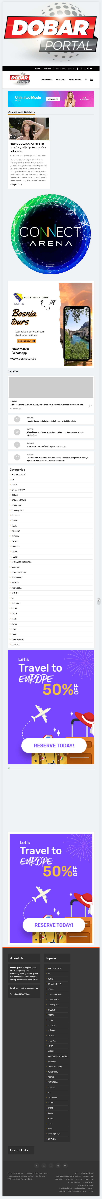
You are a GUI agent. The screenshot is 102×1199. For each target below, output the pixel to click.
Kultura (79, 1179)
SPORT (63, 68)
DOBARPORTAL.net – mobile (68, 1176)
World (14, 634)
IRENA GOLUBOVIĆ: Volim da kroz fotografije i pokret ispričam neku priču (28, 147)
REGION (15, 593)
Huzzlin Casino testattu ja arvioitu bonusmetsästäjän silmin (51, 421)
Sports (14, 619)
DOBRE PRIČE (17, 505)
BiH (13, 479)
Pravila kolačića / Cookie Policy (72, 1188)
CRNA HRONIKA (18, 490)
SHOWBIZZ (16, 603)
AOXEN (16, 155)
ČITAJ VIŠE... (15, 184)
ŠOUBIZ (56, 68)
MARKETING (75, 79)
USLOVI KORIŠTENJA (77, 1191)
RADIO (90, 1188)
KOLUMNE (30, 443)
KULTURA (15, 541)
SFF (13, 598)
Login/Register (74, 1182)
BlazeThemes (28, 1179)
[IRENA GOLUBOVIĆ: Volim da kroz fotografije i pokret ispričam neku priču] (29, 129)
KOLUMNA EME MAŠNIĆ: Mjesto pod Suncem (46, 446)
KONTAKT (60, 79)
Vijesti (90, 1191)
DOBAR (38, 68)
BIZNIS (14, 484)
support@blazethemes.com (27, 988)
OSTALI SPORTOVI (19, 572)
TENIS (14, 629)
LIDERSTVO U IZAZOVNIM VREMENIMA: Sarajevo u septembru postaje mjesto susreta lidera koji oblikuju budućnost (57, 459)
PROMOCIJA (17, 588)
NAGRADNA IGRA (85, 1185)
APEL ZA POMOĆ (19, 474)
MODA (13, 137)
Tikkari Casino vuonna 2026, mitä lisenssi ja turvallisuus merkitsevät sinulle (46, 404)
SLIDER (14, 608)
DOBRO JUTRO (17, 510)
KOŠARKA (15, 536)
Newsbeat (16, 567)
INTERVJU (59, 1179)
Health (14, 526)
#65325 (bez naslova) (84, 1173)
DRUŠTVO (47, 68)
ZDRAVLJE (16, 644)
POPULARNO (17, 577)
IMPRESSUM (46, 79)
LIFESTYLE (72, 68)
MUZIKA (15, 557)
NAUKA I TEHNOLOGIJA (21, 562)
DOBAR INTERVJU (19, 500)
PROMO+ (15, 582)
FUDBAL (15, 520)
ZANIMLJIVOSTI (18, 639)
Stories (14, 624)
